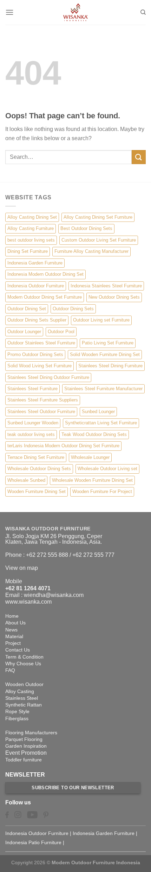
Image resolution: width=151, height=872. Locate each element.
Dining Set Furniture (27, 251)
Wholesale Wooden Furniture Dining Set (92, 480)
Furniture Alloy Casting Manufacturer (91, 251)
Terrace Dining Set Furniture (35, 457)
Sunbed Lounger (98, 411)
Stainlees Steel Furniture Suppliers (42, 400)
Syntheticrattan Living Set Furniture (101, 422)
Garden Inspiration (26, 746)
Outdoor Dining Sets (73, 308)
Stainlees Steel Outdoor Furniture (41, 411)
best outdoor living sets (31, 240)
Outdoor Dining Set (26, 308)
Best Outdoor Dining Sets (86, 228)
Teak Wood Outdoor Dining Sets (94, 434)
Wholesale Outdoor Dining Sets (39, 468)
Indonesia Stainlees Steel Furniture (106, 285)
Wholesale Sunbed (26, 480)
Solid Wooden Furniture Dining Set (105, 354)
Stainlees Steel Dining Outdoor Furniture (48, 377)
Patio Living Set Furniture (107, 342)
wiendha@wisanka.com (54, 595)
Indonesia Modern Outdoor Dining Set (45, 274)
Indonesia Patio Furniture (33, 842)
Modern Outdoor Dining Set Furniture (44, 297)
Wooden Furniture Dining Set (36, 491)
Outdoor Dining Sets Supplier (36, 320)
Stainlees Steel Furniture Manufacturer (103, 388)
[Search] (143, 12)
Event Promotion (26, 753)
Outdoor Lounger (24, 331)
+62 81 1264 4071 (28, 588)
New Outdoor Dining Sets (114, 297)
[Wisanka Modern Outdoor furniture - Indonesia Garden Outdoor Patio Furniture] (75, 12)
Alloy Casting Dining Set (32, 217)
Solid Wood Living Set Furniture (39, 365)
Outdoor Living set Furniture (101, 320)
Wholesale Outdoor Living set (107, 468)
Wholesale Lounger (90, 457)
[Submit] (139, 157)
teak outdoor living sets (31, 434)
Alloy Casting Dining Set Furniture (98, 217)
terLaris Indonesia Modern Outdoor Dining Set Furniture (63, 445)
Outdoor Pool (61, 331)
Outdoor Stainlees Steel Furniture (41, 342)
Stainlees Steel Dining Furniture (110, 365)
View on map (21, 568)
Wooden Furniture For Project (102, 491)
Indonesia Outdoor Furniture (35, 285)
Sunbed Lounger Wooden (32, 422)
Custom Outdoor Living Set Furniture (98, 240)
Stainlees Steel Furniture (32, 388)
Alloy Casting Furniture (30, 228)
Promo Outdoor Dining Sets (35, 354)
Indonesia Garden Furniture (35, 263)
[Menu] (9, 12)
